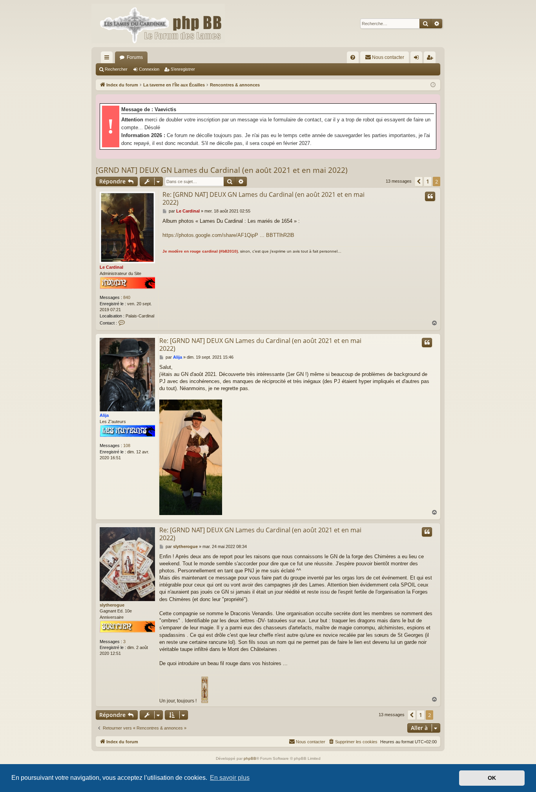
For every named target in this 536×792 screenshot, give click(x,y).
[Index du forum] (158, 23)
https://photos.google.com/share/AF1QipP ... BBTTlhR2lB (228, 235)
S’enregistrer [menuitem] (431, 59)
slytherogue (112, 605)
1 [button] (427, 181)
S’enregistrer (183, 69)
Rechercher (116, 69)
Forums (135, 57)
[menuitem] (353, 57)
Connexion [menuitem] (418, 59)
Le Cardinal (111, 267)
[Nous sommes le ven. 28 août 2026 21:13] (433, 85)
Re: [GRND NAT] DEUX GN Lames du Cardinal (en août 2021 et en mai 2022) (263, 198)
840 (126, 297)
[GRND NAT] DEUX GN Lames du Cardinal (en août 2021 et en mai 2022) (222, 170)
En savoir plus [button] (230, 777)
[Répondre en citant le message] (430, 196)
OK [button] (492, 778)
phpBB (250, 758)
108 (126, 445)
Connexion (149, 69)
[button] (419, 181)
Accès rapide (108, 59)
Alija (104, 415)
